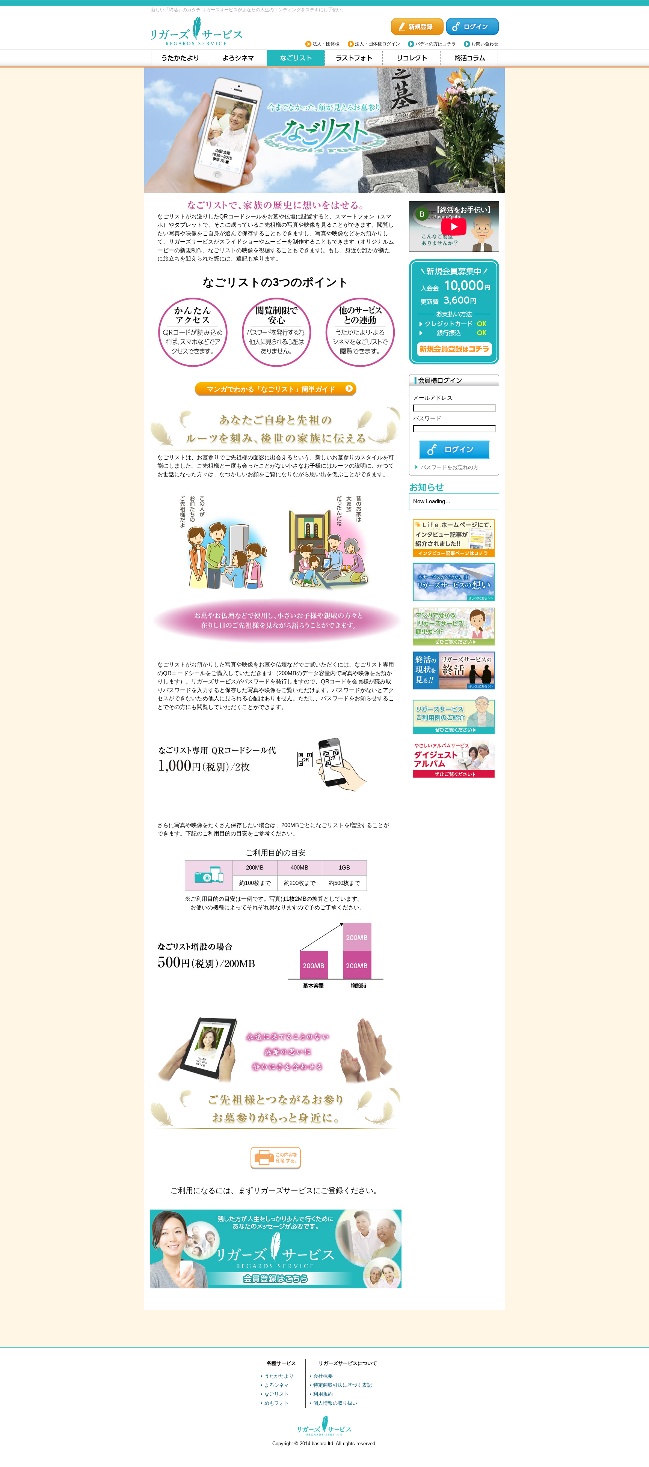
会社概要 (323, 1376)
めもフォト (276, 1403)
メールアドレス (433, 397)
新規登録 (417, 27)
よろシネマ (238, 58)
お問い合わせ (484, 44)
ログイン (472, 27)
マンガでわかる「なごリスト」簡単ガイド (271, 389)
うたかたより (180, 58)
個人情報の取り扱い (335, 1403)
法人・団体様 (326, 44)
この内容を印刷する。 (276, 1157)
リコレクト (411, 58)
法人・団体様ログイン (377, 44)
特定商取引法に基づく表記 (342, 1385)
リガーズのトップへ (198, 31)
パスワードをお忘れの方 (449, 467)
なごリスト (295, 58)
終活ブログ (469, 58)
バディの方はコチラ (435, 44)
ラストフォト (353, 58)
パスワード (427, 418)
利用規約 (323, 1394)
